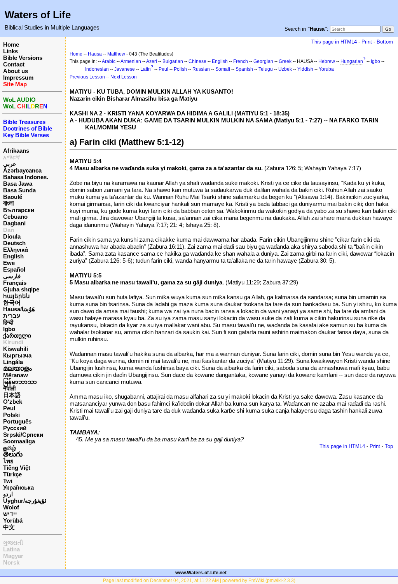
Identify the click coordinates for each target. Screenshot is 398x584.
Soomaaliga (19, 441)
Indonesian (97, 69)
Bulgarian (172, 61)
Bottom (385, 42)
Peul (9, 408)
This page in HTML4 (334, 42)
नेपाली (9, 388)
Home (11, 44)
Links (10, 51)
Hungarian (351, 61)
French (240, 61)
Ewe (9, 263)
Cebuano (15, 216)
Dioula (12, 236)
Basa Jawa (17, 183)
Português (17, 421)
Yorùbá (13, 520)
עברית (11, 315)
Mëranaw (15, 375)
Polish (180, 69)
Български (18, 210)
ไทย (8, 461)
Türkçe (12, 474)
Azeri (151, 61)
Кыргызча (17, 355)
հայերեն (16, 296)
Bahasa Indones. (25, 177)
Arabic (108, 61)
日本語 (12, 395)
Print (366, 42)
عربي (9, 163)
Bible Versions (22, 57)
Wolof (11, 507)
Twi (7, 481)
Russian (201, 69)
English (13, 256)
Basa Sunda (19, 190)
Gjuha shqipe (21, 289)
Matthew (116, 54)
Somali (222, 69)
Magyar (13, 556)
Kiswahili (15, 348)
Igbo (9, 329)
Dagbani (14, 223)
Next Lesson (123, 77)
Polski (11, 414)
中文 (9, 527)
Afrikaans (16, 150)
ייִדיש (10, 514)
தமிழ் (9, 448)
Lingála (13, 362)
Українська (18, 487)
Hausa (95, 54)
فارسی (12, 276)
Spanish (244, 69)
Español (14, 269)
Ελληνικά (15, 249)
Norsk (11, 562)
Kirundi (13, 342)
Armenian (130, 61)
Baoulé (12, 197)
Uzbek (285, 69)
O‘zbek (12, 401)
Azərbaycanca (22, 170)
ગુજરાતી (13, 542)
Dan (8, 230)
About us (15, 71)
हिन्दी (8, 322)
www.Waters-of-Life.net (201, 572)
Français (14, 282)
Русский (14, 428)
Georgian (263, 61)
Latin (145, 69)
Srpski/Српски (23, 434)
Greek (285, 61)
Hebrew (326, 61)
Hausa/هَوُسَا (19, 309)
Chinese (197, 61)
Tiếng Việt (16, 467)
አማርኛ (11, 157)
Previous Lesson (87, 77)
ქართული (17, 335)
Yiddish (305, 69)
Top (389, 446)
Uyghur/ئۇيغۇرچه (24, 500)
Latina (11, 549)
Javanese (124, 69)
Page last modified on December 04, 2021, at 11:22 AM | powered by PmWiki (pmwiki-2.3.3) (199, 580)
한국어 (12, 302)
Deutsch (14, 243)
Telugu (265, 69)
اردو (8, 494)
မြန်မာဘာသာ (20, 381)
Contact (13, 64)
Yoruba (326, 69)
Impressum (18, 77)
